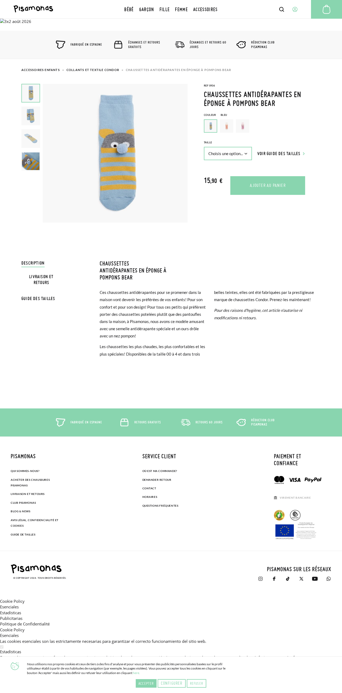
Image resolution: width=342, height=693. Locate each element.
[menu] (171, 9)
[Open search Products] (281, 9)
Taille (208, 142)
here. (136, 673)
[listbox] (262, 127)
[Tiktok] (287, 579)
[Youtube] (315, 579)
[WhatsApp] (328, 579)
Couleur (215, 114)
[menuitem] (129, 9)
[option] (226, 126)
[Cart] (326, 9)
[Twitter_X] (301, 579)
